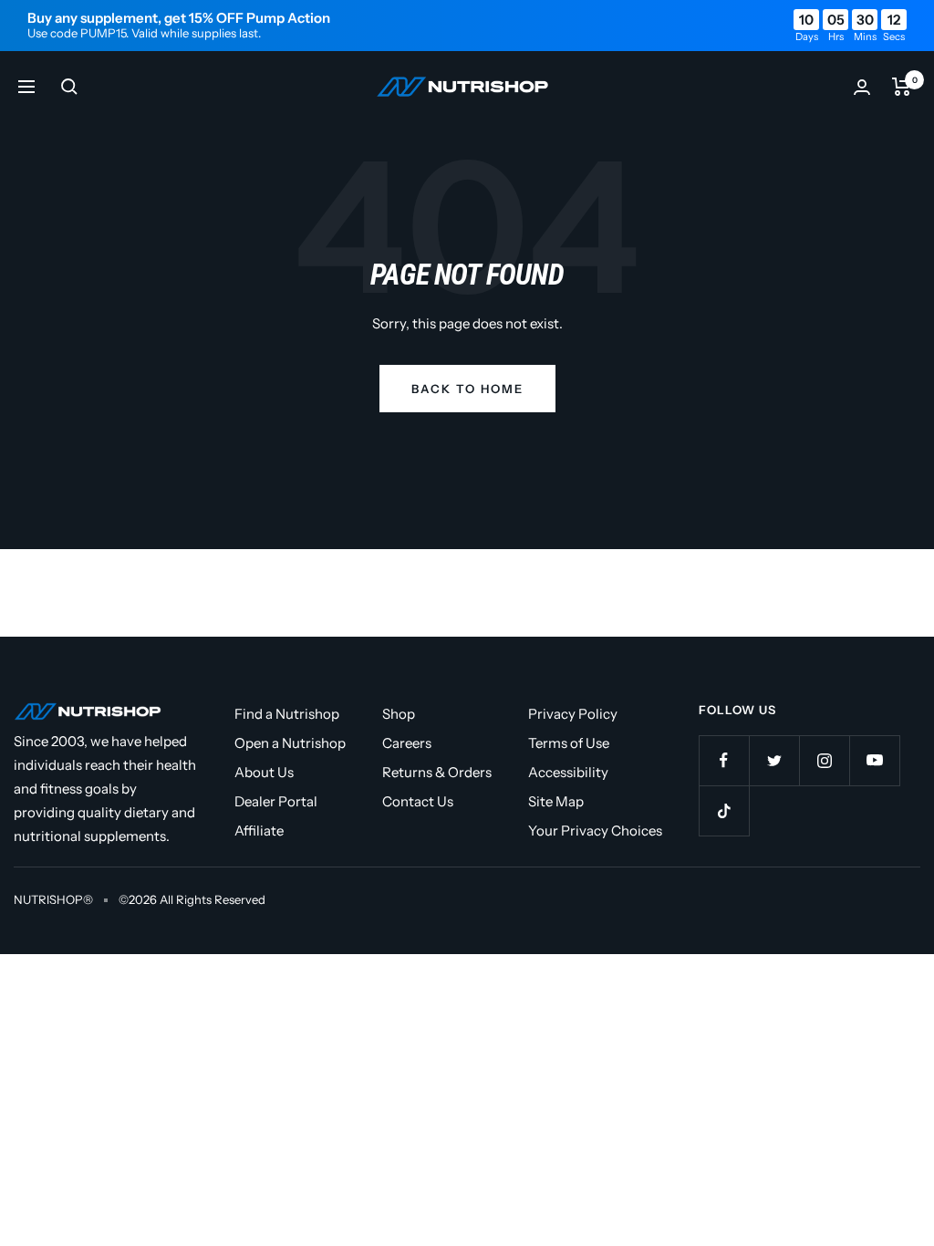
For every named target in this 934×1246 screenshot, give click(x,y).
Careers (406, 743)
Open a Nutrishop (290, 743)
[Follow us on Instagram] (824, 760)
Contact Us (417, 801)
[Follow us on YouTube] (874, 760)
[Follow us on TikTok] (724, 810)
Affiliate (259, 830)
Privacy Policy (572, 713)
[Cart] (901, 87)
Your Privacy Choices (595, 830)
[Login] (862, 87)
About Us (264, 772)
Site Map (556, 801)
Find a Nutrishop (286, 713)
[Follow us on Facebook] (724, 760)
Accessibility (568, 772)
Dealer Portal (275, 801)
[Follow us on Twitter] (774, 760)
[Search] (69, 86)
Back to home (467, 388)
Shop (398, 713)
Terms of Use (568, 743)
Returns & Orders (437, 772)
